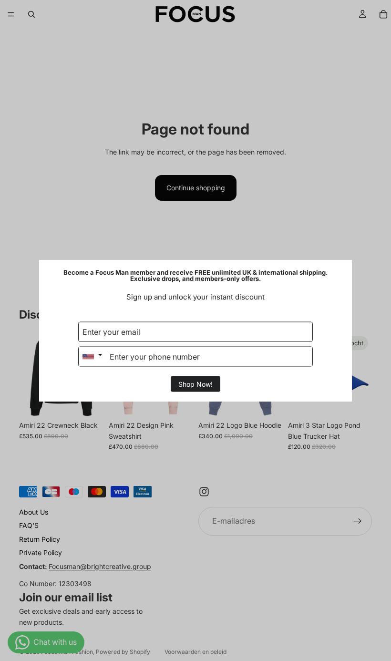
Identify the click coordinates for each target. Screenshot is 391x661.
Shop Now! (195, 384)
